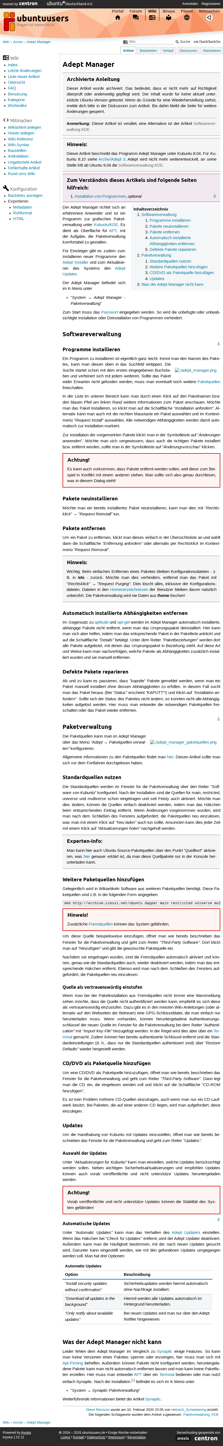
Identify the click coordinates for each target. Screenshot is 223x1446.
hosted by (11, 4)
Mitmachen (209, 11)
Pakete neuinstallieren (169, 226)
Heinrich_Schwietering (188, 1410)
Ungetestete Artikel (24, 162)
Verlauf (168, 51)
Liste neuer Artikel (23, 76)
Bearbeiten (148, 51)
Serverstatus (136, 1437)
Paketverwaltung (156, 255)
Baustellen (17, 150)
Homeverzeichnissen (129, 589)
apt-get (123, 622)
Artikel (128, 50)
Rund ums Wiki (21, 174)
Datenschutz (96, 1437)
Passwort (109, 312)
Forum (135, 11)
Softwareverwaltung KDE (140, 165)
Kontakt (78, 1437)
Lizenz (65, 1437)
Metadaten (22, 207)
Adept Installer (75, 262)
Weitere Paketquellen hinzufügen (178, 267)
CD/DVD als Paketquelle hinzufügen (182, 272)
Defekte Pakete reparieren (173, 249)
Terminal (166, 1374)
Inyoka (26, 1433)
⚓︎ (214, 196)
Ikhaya (169, 11)
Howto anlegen (21, 133)
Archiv (18, 42)
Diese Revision (98, 1410)
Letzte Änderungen (24, 70)
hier (170, 757)
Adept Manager (39, 42)
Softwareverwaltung (158, 214)
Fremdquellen (101, 924)
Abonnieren (212, 51)
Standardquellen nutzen (170, 261)
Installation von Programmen (100, 196)
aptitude (102, 622)
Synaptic (164, 1351)
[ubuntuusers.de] (37, 23)
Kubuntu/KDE (106, 225)
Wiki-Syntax (18, 145)
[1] (133, 1380)
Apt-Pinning (73, 1363)
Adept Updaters (186, 1232)
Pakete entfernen (165, 232)
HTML (18, 219)
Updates (157, 278)
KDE (215, 1415)
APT (112, 231)
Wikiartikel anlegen (24, 127)
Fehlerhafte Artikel (24, 168)
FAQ (12, 88)
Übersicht (16, 82)
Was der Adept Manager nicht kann (172, 284)
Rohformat (22, 213)
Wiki (152, 11)
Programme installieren (170, 220)
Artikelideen (18, 156)
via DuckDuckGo (207, 42)
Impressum (116, 1437)
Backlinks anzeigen (25, 195)
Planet (187, 11)
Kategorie (16, 100)
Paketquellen (208, 382)
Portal (117, 11)
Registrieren (211, 4)
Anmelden (190, 4)
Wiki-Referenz (20, 139)
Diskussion (188, 51)
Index (13, 65)
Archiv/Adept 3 (111, 159)
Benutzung (17, 94)
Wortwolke (17, 105)
